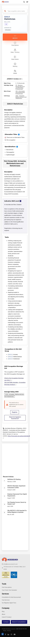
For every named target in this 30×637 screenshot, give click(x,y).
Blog (3, 611)
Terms (4, 630)
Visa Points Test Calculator (9, 590)
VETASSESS (8, 29)
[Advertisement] (15, 461)
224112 (10, 356)
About (3, 614)
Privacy (9, 630)
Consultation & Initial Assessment (11, 597)
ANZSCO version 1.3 (14, 79)
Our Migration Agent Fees (9, 603)
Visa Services (6, 600)
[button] (27, 2)
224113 (10, 359)
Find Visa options (7, 587)
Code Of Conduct (6, 617)
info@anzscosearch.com (11, 564)
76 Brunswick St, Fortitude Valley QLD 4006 (14, 568)
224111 (10, 354)
